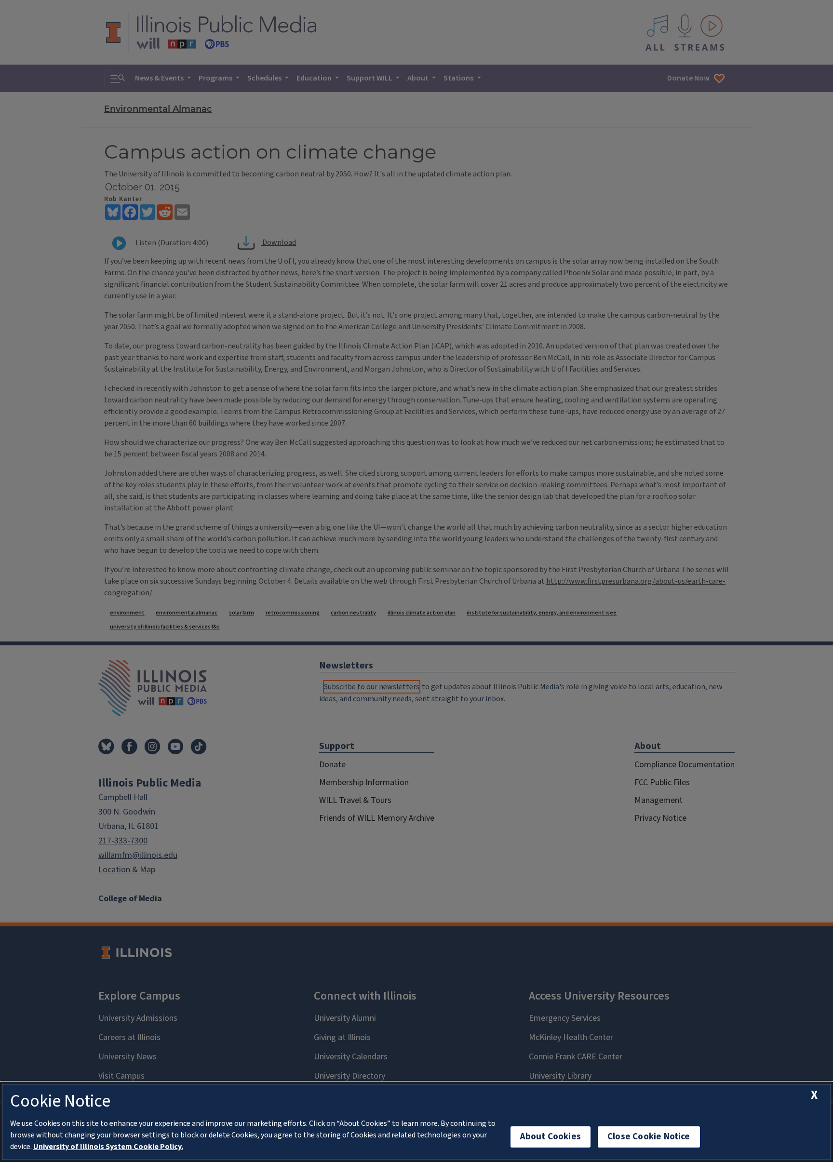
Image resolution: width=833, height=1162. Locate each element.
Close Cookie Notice (648, 1136)
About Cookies (550, 1136)
